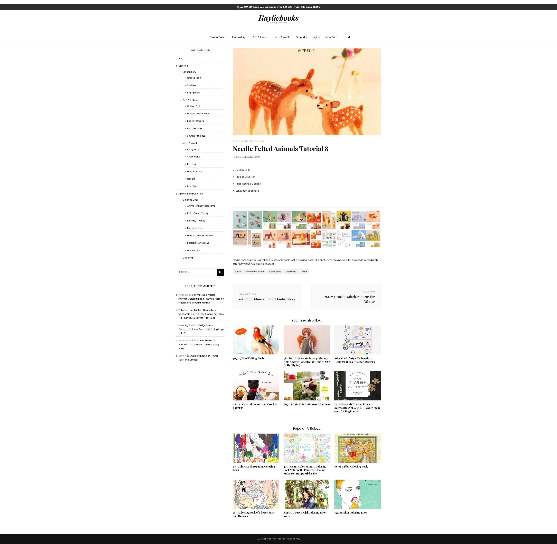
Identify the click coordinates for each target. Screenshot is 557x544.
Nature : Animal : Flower (200, 235)
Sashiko (191, 85)
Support (300, 37)
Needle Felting (254, 141)
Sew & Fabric (260, 37)
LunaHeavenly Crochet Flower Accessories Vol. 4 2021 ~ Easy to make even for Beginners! (357, 408)
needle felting (275, 271)
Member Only (195, 228)
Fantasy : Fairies (196, 220)
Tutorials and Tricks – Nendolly (195, 310)
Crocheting (193, 156)
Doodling (188, 257)
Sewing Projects (196, 135)
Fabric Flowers (195, 121)
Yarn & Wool (282, 37)
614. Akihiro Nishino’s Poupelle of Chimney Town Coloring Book (198, 344)
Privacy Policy (293, 538)
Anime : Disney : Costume (201, 206)
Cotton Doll (193, 106)
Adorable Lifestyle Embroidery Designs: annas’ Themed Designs (354, 360)
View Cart (331, 37)
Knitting (191, 164)
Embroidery (238, 37)
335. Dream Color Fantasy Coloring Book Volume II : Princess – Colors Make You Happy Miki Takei (305, 470)
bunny (238, 271)
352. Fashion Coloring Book (350, 512)
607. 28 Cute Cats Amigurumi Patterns (307, 404)
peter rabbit (291, 271)
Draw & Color (217, 37)
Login (315, 37)
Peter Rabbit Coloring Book (351, 466)
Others (191, 179)
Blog (180, 58)
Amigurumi (193, 149)
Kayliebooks (278, 17)
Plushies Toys (194, 128)
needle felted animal (255, 271)
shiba (304, 271)
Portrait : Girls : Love (198, 243)
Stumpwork (193, 92)
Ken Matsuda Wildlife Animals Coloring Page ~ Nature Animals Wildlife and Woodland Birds (201, 298)
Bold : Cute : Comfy (197, 213)
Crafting (238, 141)
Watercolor (193, 250)
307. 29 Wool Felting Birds (248, 358)
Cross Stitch (194, 78)
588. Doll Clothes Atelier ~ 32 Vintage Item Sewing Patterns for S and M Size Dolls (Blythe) (307, 362)
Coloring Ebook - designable (194, 325)
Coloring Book (191, 199)
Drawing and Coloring (190, 193)
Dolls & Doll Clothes (198, 113)
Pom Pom (192, 186)
